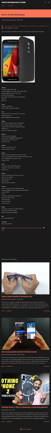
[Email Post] (44, 228)
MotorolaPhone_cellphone (34, 228)
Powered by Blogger (26, 429)
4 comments (9, 311)
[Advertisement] (25, 245)
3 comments (9, 421)
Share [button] (3, 230)
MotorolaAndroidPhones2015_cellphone (16, 228)
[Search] (45, 2)
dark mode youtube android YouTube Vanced (19, 352)
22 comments (9, 366)
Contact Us (10, 5)
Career (3, 5)
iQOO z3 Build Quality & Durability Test (17, 296)
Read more (46, 311)
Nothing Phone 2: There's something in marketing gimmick (25, 407)
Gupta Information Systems (14, 2)
